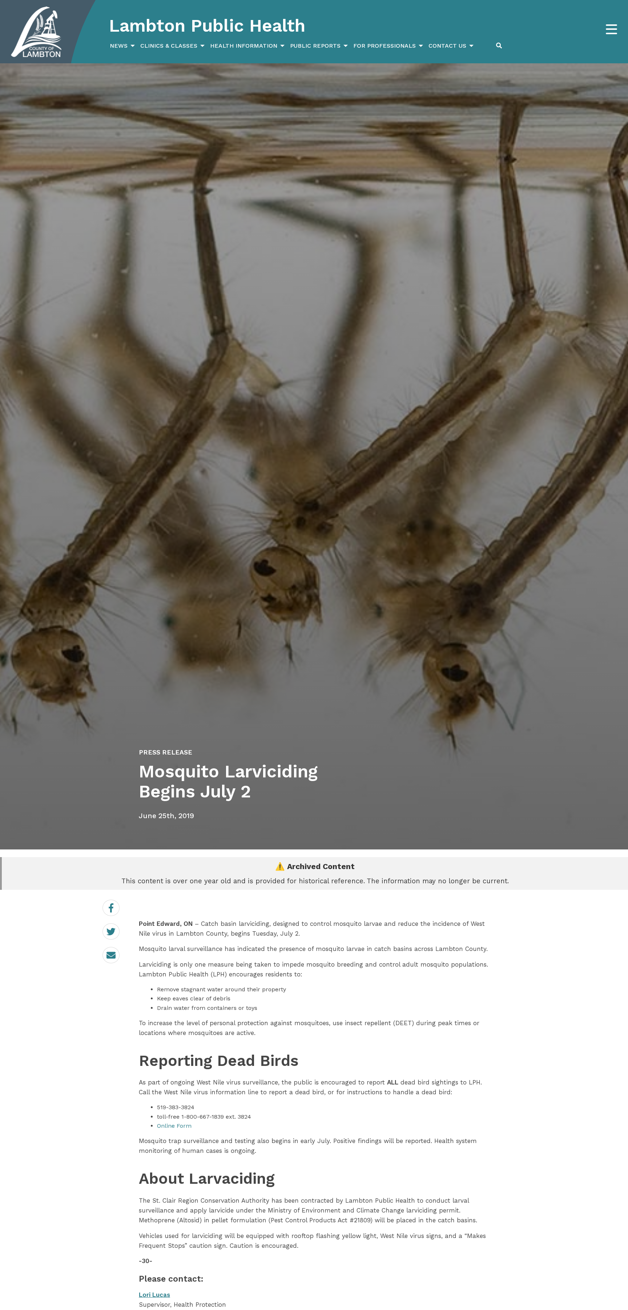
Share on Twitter (119, 932)
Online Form (174, 1125)
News (119, 45)
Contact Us (447, 45)
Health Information (243, 45)
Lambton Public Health (207, 25)
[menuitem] (121, 45)
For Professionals (384, 45)
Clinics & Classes (168, 45)
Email (119, 950)
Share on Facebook (119, 908)
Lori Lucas (154, 1294)
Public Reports (315, 45)
